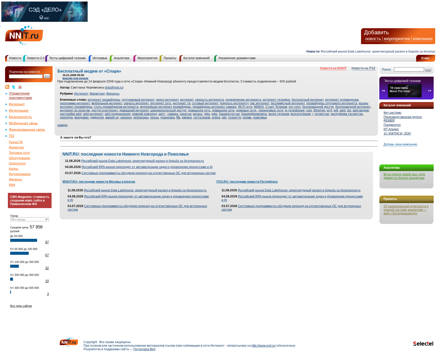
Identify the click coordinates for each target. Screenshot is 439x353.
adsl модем (361, 110)
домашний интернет (134, 110)
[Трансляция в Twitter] (15, 87)
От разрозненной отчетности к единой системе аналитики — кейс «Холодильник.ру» (406, 210)
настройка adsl (71, 114)
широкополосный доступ (168, 110)
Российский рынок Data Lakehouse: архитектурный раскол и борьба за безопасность (377, 51)
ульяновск (167, 117)
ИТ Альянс (391, 129)
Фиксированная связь (27, 129)
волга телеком (279, 114)
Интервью (100, 58)
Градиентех (392, 125)
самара (172, 114)
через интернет (167, 100)
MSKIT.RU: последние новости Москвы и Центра (98, 181)
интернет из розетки (75, 110)
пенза (154, 117)
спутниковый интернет (138, 100)
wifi (336, 110)
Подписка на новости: (24, 72)
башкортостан (229, 114)
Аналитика (121, 58)
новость (373, 38)
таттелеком (201, 117)
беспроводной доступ (318, 107)
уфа (207, 114)
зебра (216, 117)
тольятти (234, 117)
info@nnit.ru (114, 87)
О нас (425, 58)
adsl (343, 110)
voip (309, 110)
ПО (11, 136)
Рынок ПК (16, 142)
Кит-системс (392, 112)
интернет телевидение (342, 100)
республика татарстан (347, 114)
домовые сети (246, 110)
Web (12, 185)
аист (162, 114)
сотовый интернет (205, 103)
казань (197, 114)
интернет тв (181, 103)
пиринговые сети (271, 110)
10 (47, 281)
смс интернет (259, 103)
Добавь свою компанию (400, 144)
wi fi (329, 110)
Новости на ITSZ (363, 68)
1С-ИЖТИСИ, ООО (397, 133)
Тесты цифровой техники (67, 58)
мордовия (81, 117)
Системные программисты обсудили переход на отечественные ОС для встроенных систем (148, 173)
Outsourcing (17, 163)
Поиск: (386, 69)
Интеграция (18, 110)
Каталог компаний (196, 58)
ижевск (187, 117)
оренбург (66, 117)
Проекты (170, 58)
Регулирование (20, 174)
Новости (15, 58)
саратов (185, 114)
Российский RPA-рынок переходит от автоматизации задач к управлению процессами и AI (147, 167)
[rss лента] (8, 87)
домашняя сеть (199, 110)
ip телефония (295, 110)
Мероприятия (147, 58)
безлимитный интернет (288, 103)
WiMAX (259, 107)
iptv (224, 117)
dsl (349, 110)
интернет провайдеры (104, 100)
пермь (247, 117)
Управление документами (237, 58)
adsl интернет (93, 114)
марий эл (112, 117)
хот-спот (295, 107)
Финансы (15, 179)
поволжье (260, 117)
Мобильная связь (23, 123)
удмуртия (97, 117)
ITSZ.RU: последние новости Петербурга (247, 181)
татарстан (321, 114)
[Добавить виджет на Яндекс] (20, 87)
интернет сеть (160, 103)
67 (47, 255)
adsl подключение (118, 114)
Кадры (13, 169)
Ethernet (319, 110)
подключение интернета (243, 100)
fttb (178, 117)
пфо (214, 114)
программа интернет (75, 103)
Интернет (17, 104)
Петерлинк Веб (144, 349)
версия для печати (75, 78)
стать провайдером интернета (116, 107)
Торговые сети (19, 153)
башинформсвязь (254, 114)
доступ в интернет (104, 110)
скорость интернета (209, 100)
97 (47, 242)
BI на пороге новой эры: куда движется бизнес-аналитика (404, 176)
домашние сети (223, 110)
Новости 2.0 (35, 58)
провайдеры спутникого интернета (331, 103)
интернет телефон (276, 100)
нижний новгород (144, 114)
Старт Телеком (276, 107)
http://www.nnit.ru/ (264, 345)
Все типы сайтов (21, 305)
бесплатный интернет (308, 100)
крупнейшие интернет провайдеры (165, 107)
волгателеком (300, 114)
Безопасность (20, 117)
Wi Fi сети (245, 107)
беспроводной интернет (352, 107)
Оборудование (19, 158)
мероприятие (397, 38)
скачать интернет (136, 103)
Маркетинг (16, 147)
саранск (126, 117)
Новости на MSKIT (333, 68)
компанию (423, 38)
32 (47, 268)
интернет (187, 100)
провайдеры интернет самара (215, 107)
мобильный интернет (106, 103)
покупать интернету (234, 103)
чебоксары (141, 117)
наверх (62, 125)
